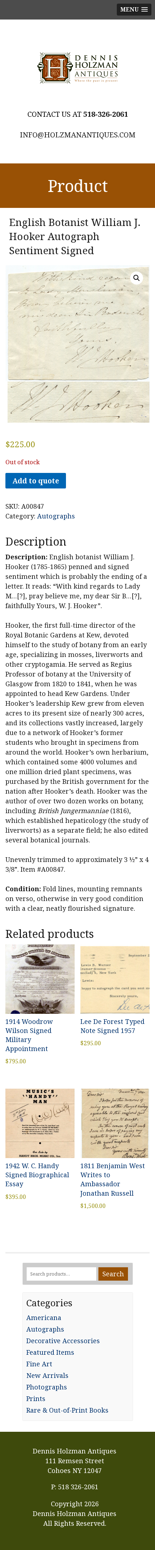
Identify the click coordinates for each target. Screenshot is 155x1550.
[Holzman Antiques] (77, 68)
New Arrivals (47, 1375)
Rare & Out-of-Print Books (67, 1410)
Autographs (56, 516)
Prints (35, 1398)
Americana (43, 1317)
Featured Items (50, 1352)
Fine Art (39, 1363)
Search (113, 1273)
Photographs (46, 1387)
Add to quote (35, 481)
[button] (136, 278)
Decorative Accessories (63, 1340)
